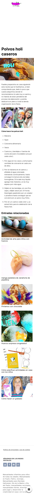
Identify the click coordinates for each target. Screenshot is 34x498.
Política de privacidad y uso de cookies (16, 449)
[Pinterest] (14, 465)
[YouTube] (5, 465)
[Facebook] (9, 465)
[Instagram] (18, 465)
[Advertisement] (17, 26)
